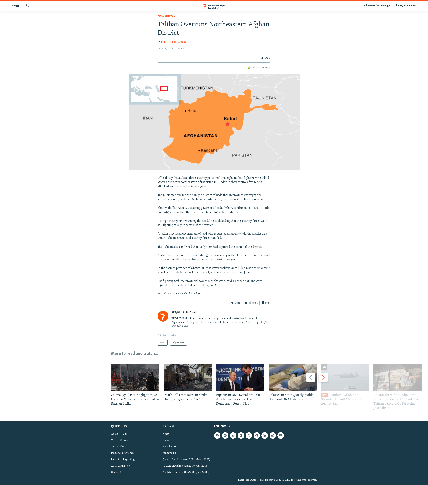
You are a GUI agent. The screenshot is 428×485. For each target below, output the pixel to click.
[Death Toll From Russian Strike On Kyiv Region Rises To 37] (188, 377)
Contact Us (117, 472)
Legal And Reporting (123, 459)
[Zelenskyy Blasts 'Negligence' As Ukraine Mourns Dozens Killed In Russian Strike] (135, 377)
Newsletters (169, 447)
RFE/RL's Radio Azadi (173, 42)
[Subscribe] (280, 435)
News (166, 434)
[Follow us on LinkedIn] (264, 435)
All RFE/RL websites (406, 5)
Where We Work (120, 440)
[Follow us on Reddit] (225, 435)
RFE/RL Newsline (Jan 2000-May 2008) (186, 466)
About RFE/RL (119, 434)
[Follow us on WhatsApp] (273, 435)
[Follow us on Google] (241, 435)
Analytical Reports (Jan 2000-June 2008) (186, 472)
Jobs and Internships (123, 453)
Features (167, 440)
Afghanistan (167, 16)
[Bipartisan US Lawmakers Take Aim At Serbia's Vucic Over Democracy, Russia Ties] (240, 377)
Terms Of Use (118, 447)
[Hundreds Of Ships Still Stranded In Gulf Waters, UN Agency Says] (345, 377)
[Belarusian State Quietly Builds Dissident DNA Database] (293, 377)
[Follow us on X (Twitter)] (249, 435)
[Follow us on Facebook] (257, 435)
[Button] (265, 58)
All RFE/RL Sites (120, 466)
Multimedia (169, 453)
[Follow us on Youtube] (217, 435)
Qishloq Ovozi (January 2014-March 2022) (186, 459)
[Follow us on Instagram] (233, 435)
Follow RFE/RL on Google (377, 5)
